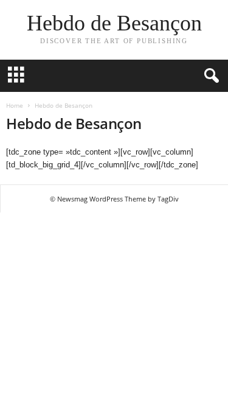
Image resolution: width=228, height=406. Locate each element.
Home (14, 105)
